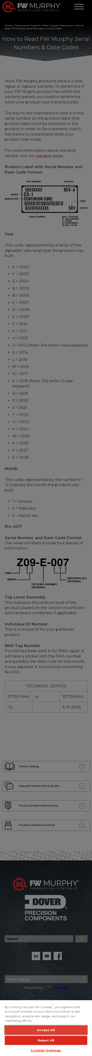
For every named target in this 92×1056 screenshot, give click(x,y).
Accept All (46, 1030)
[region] (46, 1028)
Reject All (46, 1040)
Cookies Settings (46, 1050)
